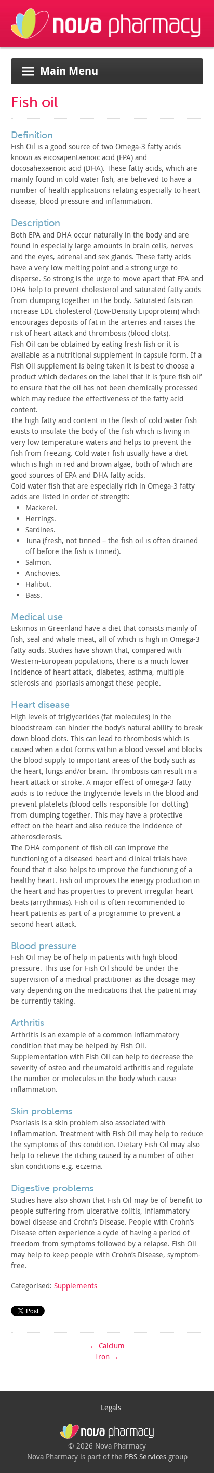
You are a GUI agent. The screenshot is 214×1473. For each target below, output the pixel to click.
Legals (111, 1407)
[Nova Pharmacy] (107, 42)
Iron (107, 1356)
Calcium (107, 1345)
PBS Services (145, 1457)
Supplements (75, 1286)
